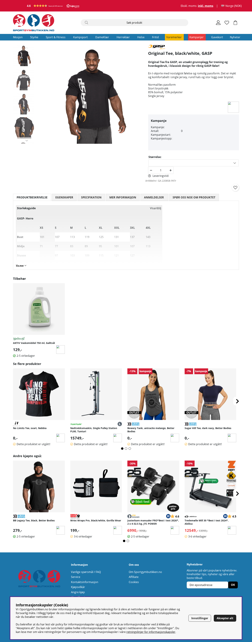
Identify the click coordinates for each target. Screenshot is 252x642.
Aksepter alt (225, 618)
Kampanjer (196, 37)
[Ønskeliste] (226, 22)
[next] (237, 401)
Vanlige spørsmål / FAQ (86, 572)
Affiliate (134, 577)
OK (233, 585)
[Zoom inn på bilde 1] (93, 94)
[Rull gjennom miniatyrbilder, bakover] (27, 48)
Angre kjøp (78, 592)
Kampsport (80, 37)
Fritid (155, 37)
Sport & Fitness (55, 37)
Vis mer (20, 265)
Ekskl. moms (189, 6)
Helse (141, 37)
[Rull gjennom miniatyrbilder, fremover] (27, 140)
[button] (53, 6)
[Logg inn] (218, 22)
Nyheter (235, 37)
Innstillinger (199, 618)
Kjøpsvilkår (78, 587)
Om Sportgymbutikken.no (145, 572)
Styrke (34, 37)
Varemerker (174, 37)
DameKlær (102, 37)
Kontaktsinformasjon (84, 582)
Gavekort (217, 37)
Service (75, 577)
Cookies (134, 582)
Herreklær (123, 37)
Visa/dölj (155, 208)
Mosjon (18, 37)
